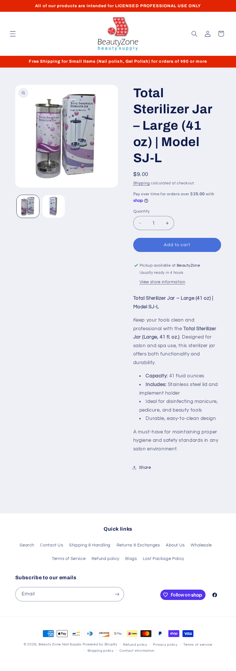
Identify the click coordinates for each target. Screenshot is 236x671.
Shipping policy (100, 650)
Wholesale (201, 545)
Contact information (137, 650)
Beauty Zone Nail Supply (60, 644)
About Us (175, 545)
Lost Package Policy (163, 559)
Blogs (131, 559)
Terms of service (197, 644)
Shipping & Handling (90, 545)
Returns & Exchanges (138, 545)
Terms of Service (68, 559)
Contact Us (51, 545)
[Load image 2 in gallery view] (53, 206)
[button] (12, 33)
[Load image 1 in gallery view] (28, 206)
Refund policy (105, 559)
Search (27, 545)
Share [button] (145, 467)
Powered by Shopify (100, 644)
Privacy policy (165, 644)
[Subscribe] (116, 594)
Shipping (141, 183)
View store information (162, 282)
